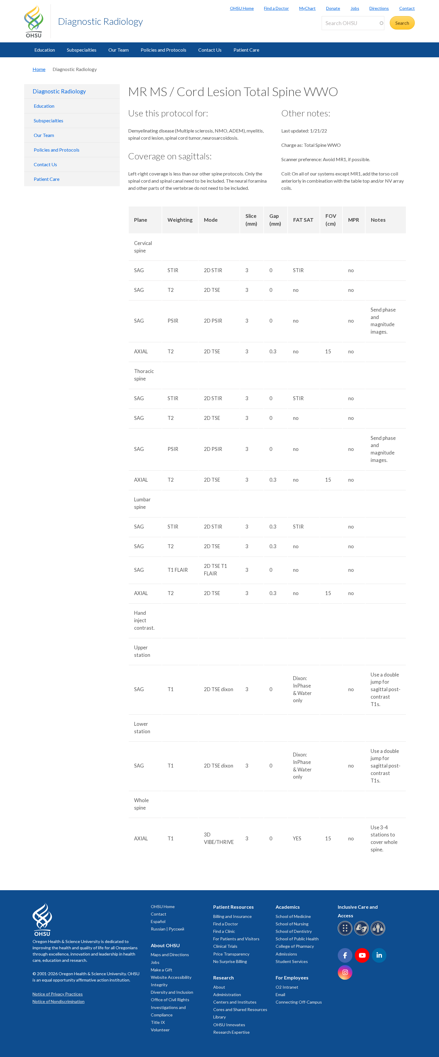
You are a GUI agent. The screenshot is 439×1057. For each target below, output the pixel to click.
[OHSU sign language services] (362, 934)
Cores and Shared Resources (240, 1009)
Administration (227, 994)
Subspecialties (81, 50)
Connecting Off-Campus (299, 1001)
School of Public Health (297, 938)
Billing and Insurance (232, 916)
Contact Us (210, 50)
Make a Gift (161, 969)
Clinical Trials (225, 946)
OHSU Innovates (229, 1024)
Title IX (158, 1022)
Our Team (118, 50)
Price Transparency (231, 953)
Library (219, 1016)
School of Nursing (292, 923)
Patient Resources (233, 907)
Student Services (292, 961)
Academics (288, 907)
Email (280, 994)
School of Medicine (293, 916)
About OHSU (165, 945)
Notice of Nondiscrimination (59, 1001)
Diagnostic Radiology (100, 21)
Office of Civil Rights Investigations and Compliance (170, 1007)
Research (223, 977)
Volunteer (160, 1029)
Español (158, 921)
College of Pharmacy (295, 946)
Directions (379, 8)
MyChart (307, 8)
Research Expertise (231, 1032)
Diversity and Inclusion (172, 992)
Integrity (159, 984)
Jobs (355, 8)
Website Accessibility (171, 977)
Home (39, 69)
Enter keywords (340, 33)
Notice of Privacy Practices (58, 993)
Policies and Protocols (163, 50)
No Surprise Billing (230, 961)
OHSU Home (242, 8)
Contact (407, 8)
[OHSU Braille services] (346, 934)
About (219, 987)
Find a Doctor (276, 8)
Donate (333, 8)
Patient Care (246, 50)
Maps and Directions (170, 954)
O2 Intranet (287, 987)
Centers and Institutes (235, 1001)
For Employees (292, 977)
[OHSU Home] (37, 21)
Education (44, 50)
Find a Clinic (224, 931)
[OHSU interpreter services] (379, 934)
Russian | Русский (167, 928)
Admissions (286, 953)
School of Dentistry (294, 931)
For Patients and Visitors (236, 938)
